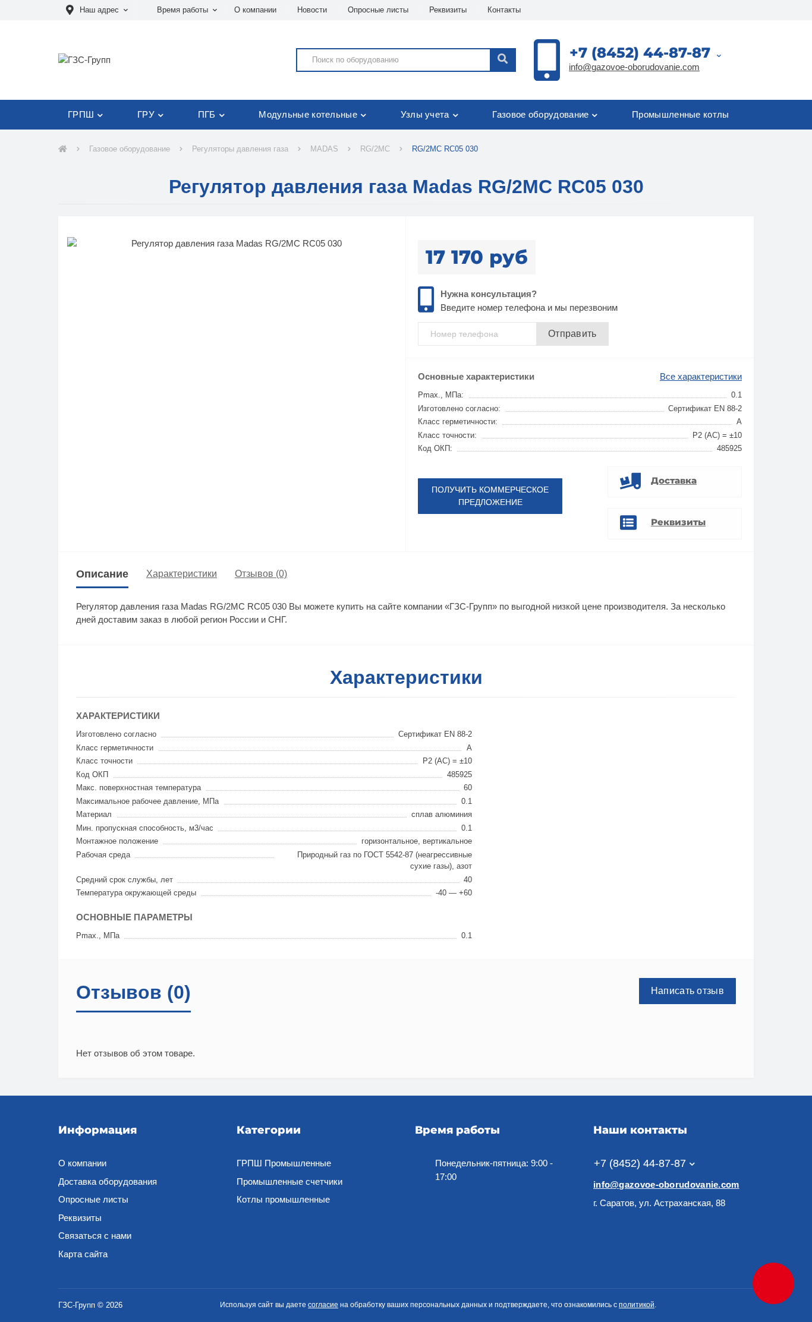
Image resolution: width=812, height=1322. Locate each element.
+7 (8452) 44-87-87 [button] (640, 1163)
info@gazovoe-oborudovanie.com (634, 67)
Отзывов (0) (261, 574)
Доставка (674, 480)
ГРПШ (81, 114)
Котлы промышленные (283, 1199)
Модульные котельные (308, 114)
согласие (323, 1305)
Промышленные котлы (680, 114)
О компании (255, 9)
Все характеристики (701, 376)
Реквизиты (448, 9)
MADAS (324, 148)
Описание (102, 574)
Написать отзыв (687, 991)
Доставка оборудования (107, 1181)
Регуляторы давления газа (240, 148)
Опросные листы (378, 9)
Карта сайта (83, 1254)
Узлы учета (425, 114)
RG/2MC (375, 148)
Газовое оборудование (540, 114)
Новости (312, 9)
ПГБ (207, 114)
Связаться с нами (94, 1235)
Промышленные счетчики (289, 1181)
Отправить (572, 334)
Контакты (504, 9)
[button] (97, 10)
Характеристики (181, 574)
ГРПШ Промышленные (284, 1163)
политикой (636, 1305)
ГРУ (146, 114)
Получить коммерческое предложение (490, 496)
